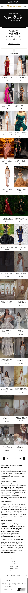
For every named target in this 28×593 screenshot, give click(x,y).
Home (10, 13)
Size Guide (14, 559)
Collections (15, 13)
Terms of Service (14, 568)
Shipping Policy (14, 566)
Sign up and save (13, 575)
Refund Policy (13, 563)
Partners (14, 561)
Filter (6, 50)
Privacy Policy (14, 571)
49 (20, 459)
